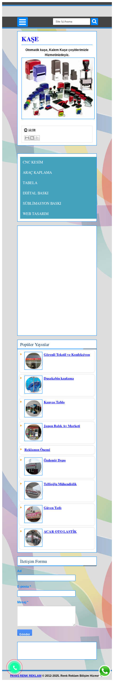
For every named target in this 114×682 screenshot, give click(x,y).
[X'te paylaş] (37, 138)
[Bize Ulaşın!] (104, 671)
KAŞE (30, 38)
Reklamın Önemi (37, 449)
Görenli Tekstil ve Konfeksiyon (67, 354)
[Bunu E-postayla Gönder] (27, 138)
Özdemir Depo (55, 460)
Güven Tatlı (53, 507)
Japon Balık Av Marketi (62, 425)
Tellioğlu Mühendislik (60, 484)
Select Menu (22, 22)
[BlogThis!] (32, 138)
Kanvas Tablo (54, 402)
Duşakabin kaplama (59, 378)
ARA (94, 21)
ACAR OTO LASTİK (60, 531)
